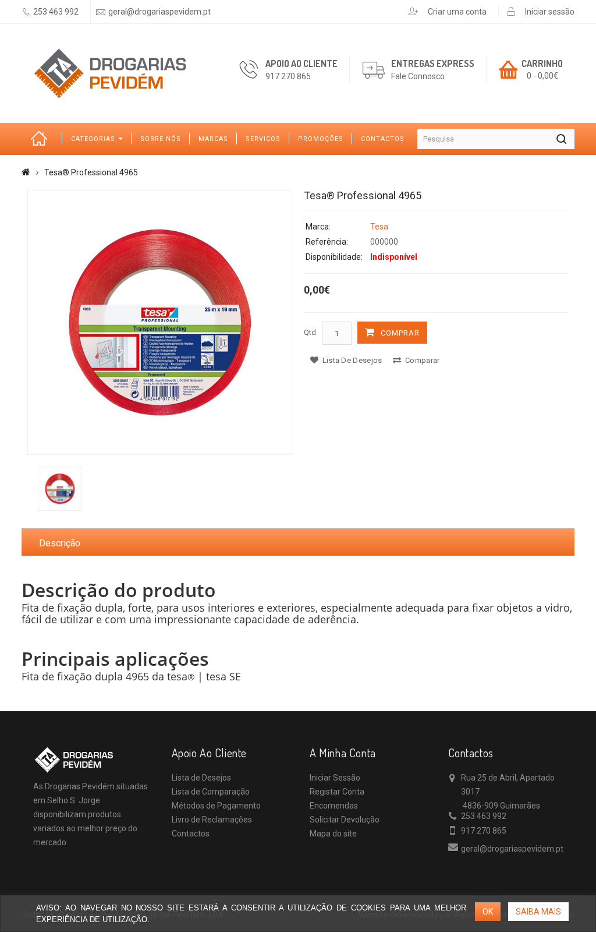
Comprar (400, 333)
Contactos (383, 139)
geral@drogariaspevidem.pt (159, 11)
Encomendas (334, 805)
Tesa (379, 226)
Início (42, 139)
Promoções (320, 139)
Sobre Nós (160, 139)
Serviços (263, 139)
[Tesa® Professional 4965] (159, 322)
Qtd (310, 332)
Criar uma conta (457, 11)
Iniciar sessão (549, 11)
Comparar (421, 360)
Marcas (213, 139)
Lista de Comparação (211, 791)
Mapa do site (333, 833)
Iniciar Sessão (335, 777)
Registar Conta (337, 791)
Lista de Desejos (201, 777)
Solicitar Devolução (344, 819)
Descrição (59, 543)
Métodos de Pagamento (216, 805)
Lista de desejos (351, 360)
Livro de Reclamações (212, 819)
